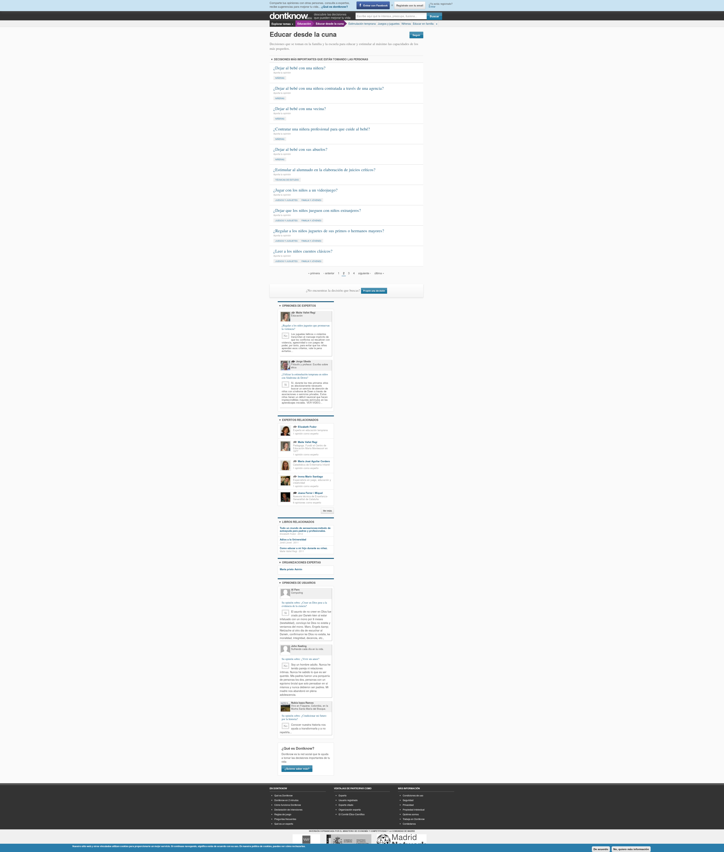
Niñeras (406, 23)
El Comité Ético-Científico (352, 814)
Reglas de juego (282, 814)
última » (379, 273)
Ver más (327, 510)
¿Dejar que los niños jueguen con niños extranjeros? (317, 210)
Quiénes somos (411, 814)
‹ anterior (328, 273)
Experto (343, 795)
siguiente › (364, 273)
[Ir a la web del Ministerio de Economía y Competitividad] (349, 841)
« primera (314, 273)
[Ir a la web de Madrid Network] (402, 841)
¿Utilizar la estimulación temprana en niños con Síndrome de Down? (305, 375)
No (285, 336)
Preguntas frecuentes (285, 819)
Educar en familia (423, 23)
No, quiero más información (631, 849)
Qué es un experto (283, 823)
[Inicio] (292, 15)
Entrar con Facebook (375, 5)
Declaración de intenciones (288, 809)
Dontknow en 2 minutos (286, 800)
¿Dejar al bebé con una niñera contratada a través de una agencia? (328, 88)
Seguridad (408, 800)
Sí (285, 384)
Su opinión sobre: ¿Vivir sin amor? (300, 659)
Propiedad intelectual (414, 809)
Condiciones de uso (413, 795)
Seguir (416, 35)
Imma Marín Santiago (310, 476)
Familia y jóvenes (311, 200)
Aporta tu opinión (282, 72)
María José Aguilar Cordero (313, 461)
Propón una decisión (374, 290)
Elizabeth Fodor (307, 426)
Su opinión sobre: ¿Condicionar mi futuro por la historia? (304, 717)
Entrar (432, 6)
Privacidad (408, 804)
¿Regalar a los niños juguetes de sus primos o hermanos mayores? (328, 230)
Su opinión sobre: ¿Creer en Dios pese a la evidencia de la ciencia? (304, 604)
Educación (304, 23)
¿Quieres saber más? (297, 768)
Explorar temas (283, 24)
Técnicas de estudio (287, 179)
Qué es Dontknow (283, 795)
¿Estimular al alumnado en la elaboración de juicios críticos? (324, 169)
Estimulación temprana (362, 23)
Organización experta (350, 809)
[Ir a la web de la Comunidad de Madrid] (306, 841)
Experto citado (346, 804)
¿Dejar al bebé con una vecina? (299, 108)
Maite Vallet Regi (307, 442)
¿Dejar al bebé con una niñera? (299, 67)
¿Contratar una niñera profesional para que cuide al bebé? (321, 129)
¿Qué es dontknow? (334, 7)
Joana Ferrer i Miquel (310, 493)
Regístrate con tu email (409, 5)
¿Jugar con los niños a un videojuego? (305, 190)
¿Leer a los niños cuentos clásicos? (302, 251)
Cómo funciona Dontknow (287, 804)
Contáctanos (409, 823)
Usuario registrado (348, 800)
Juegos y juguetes (389, 23)
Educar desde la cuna (330, 23)
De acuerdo (601, 849)
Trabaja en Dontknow (414, 819)
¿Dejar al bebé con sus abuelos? (300, 149)
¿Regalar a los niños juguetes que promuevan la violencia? (306, 327)
